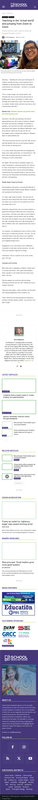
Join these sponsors (8, 645)
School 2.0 (10, 13)
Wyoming (11, 17)
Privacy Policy (6, 798)
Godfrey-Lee (12, 780)
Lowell (10, 787)
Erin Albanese (11, 37)
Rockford (26, 787)
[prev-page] (3, 440)
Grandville (6, 391)
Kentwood (28, 784)
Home (4, 13)
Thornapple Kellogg (18, 789)
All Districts (17, 478)
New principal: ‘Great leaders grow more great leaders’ (24, 456)
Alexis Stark (5, 527)
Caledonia (18, 775)
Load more (18, 483)
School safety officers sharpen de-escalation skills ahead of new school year (25, 466)
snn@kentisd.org (15, 732)
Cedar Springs (27, 775)
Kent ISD (16, 470)
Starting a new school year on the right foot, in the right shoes (24, 475)
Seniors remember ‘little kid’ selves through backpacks (16, 418)
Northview (17, 787)
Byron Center (7, 413)
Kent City (13, 784)
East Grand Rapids (22, 778)
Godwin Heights (23, 780)
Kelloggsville (23, 782)
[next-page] (6, 440)
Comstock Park (9, 778)
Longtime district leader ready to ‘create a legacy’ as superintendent (18, 396)
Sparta (4, 435)
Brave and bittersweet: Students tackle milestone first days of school (24, 432)
